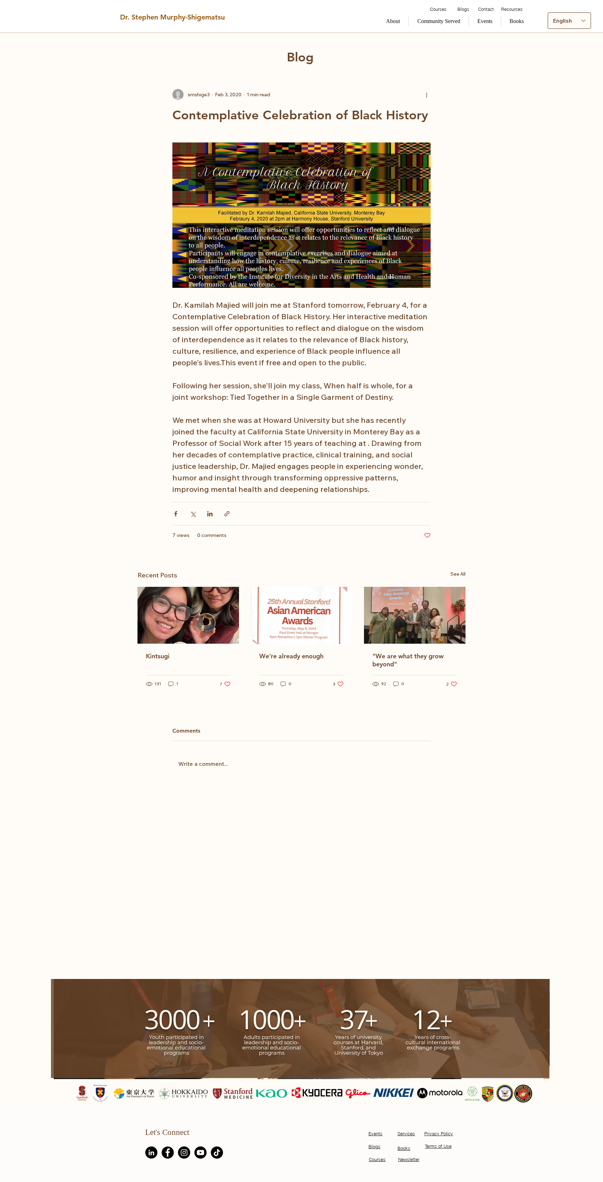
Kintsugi (158, 656)
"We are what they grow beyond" (408, 660)
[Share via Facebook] (175, 513)
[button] (439, 21)
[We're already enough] (301, 615)
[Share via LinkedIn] (210, 513)
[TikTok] (217, 1152)
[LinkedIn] (151, 1152)
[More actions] (426, 94)
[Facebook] (168, 1152)
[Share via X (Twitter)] (192, 513)
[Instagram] (184, 1152)
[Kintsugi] (188, 615)
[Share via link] (227, 513)
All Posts (154, 47)
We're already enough (291, 656)
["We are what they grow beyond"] (415, 615)
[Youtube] (200, 1152)
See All (458, 574)
